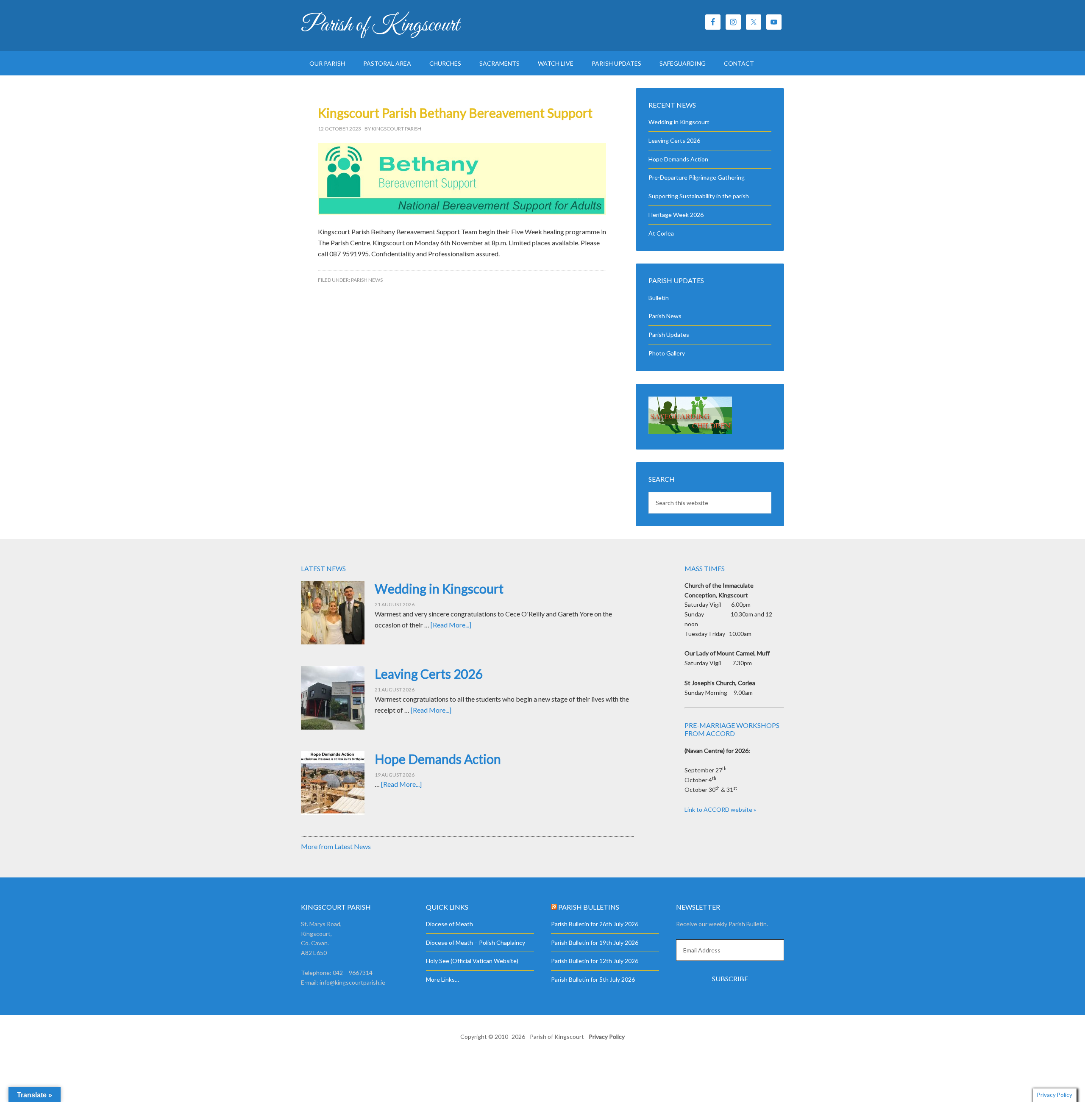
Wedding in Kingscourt (678, 121)
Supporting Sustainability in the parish (698, 196)
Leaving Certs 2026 (674, 140)
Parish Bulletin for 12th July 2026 (594, 960)
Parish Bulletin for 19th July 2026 (594, 942)
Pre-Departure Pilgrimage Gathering (696, 177)
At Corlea (661, 233)
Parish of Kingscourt (380, 25)
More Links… (442, 979)
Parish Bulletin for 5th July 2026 (593, 979)
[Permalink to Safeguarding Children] (690, 432)
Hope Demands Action (678, 159)
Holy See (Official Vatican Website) (472, 960)
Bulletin (658, 297)
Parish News (367, 280)
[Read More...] (451, 625)
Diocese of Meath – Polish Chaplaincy (475, 942)
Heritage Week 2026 (676, 214)
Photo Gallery (666, 353)
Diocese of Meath (449, 923)
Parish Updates (668, 334)
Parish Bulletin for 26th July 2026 (594, 923)
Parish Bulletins (588, 907)
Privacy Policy (607, 1036)
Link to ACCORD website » (720, 809)
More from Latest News (336, 846)
